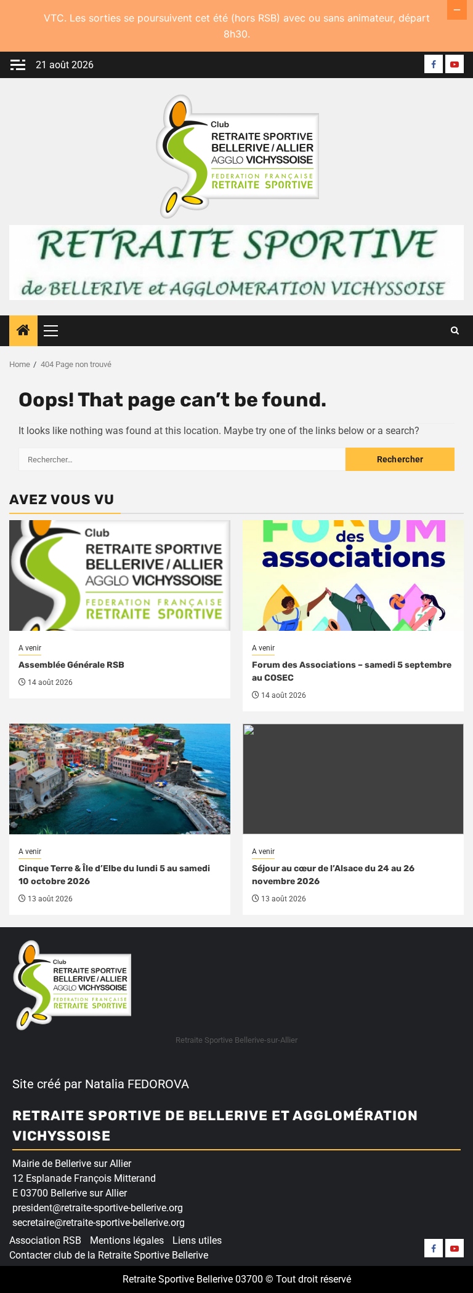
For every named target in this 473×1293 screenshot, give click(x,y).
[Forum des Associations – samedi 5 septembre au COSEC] (353, 575)
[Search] (455, 330)
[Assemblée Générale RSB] (119, 575)
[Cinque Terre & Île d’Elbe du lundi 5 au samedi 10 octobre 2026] (119, 779)
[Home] (23, 331)
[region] (160, 1198)
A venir (29, 648)
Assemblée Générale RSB (71, 665)
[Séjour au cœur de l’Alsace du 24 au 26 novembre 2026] (353, 779)
